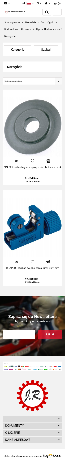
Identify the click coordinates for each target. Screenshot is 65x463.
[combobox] (32, 81)
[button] (57, 3)
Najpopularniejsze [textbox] (13, 81)
